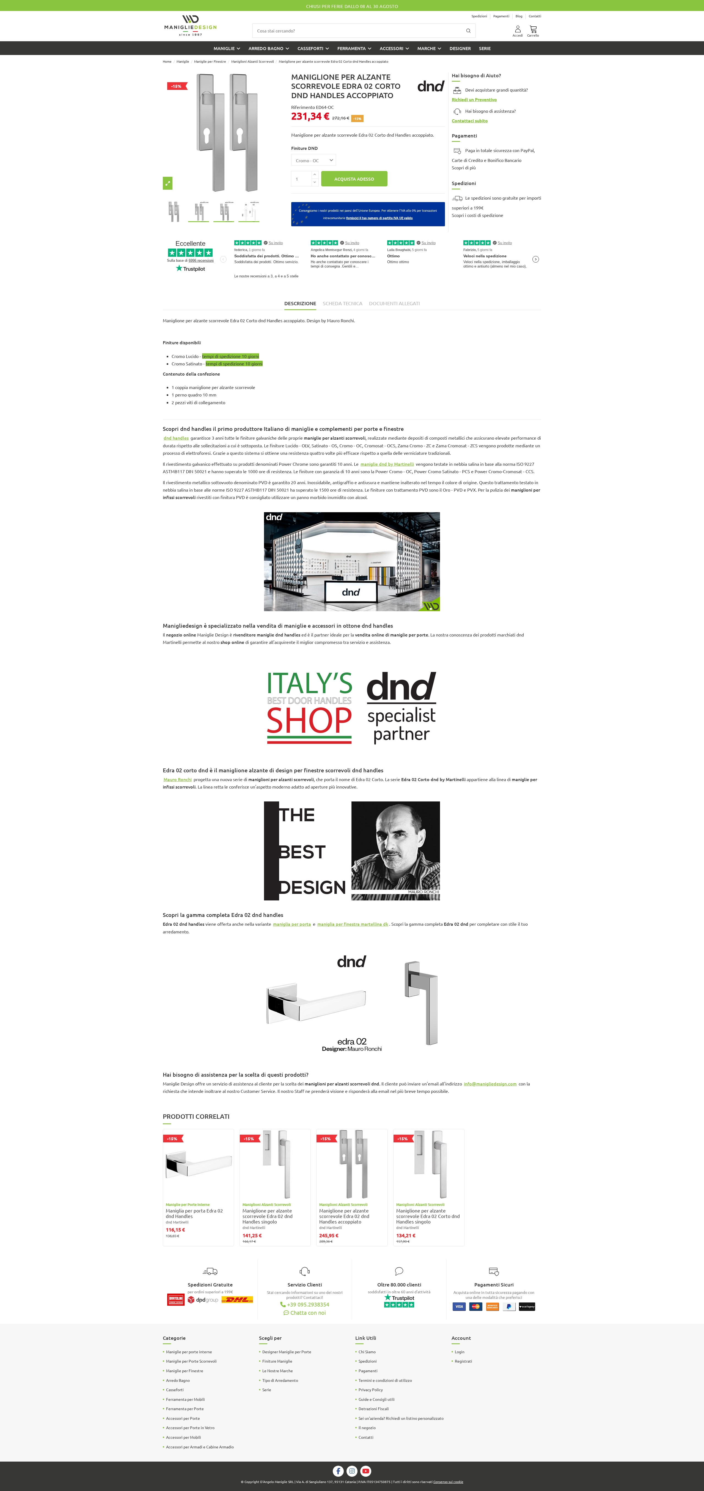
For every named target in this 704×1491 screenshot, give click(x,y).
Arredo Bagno (178, 1380)
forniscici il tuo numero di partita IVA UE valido (379, 218)
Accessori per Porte (183, 1418)
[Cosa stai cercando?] (468, 30)
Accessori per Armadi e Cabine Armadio (200, 1446)
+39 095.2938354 (307, 1304)
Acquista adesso (354, 179)
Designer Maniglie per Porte (286, 1351)
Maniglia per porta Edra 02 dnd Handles (194, 1213)
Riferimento (303, 107)
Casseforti (175, 1389)
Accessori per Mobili (183, 1437)
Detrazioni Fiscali (374, 1408)
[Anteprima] (229, 1151)
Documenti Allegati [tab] (394, 303)
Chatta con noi (307, 1312)
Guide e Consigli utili (377, 1399)
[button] (394, 48)
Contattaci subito (470, 120)
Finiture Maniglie (277, 1360)
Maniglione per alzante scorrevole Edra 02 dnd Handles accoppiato (344, 1216)
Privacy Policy (371, 1389)
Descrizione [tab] (300, 303)
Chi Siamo (367, 1351)
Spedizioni (480, 16)
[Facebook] (338, 1471)
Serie (266, 1389)
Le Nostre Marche (277, 1370)
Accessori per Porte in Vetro (190, 1427)
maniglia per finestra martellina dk (352, 924)
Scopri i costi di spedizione (477, 215)
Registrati (463, 1360)
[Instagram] (352, 1471)
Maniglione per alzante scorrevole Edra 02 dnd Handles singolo (268, 1216)
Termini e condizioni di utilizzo (385, 1380)
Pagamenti (501, 16)
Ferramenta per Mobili (185, 1399)
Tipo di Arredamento (280, 1380)
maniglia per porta (292, 924)
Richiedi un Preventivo (474, 99)
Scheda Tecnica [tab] (342, 303)
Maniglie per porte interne (189, 1351)
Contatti (535, 16)
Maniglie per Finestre (184, 1370)
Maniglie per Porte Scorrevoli (191, 1360)
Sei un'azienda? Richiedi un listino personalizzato (401, 1418)
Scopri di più (464, 167)
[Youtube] (365, 1471)
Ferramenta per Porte (185, 1408)
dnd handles (176, 438)
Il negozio (367, 1427)
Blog (519, 16)
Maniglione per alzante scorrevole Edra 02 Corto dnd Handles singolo (428, 1216)
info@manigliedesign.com (490, 1084)
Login (459, 1351)
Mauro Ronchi (178, 779)
